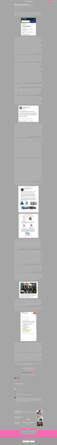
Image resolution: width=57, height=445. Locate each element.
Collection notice (33, 439)
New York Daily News (32, 275)
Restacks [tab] (19, 386)
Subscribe (50, 1)
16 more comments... (17, 404)
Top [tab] (15, 408)
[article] (28, 413)
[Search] (46, 1)
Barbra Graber (18, 393)
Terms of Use (32, 374)
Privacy (27, 439)
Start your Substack (26, 441)
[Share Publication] (47, 1)
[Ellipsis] (42, 393)
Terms (30, 439)
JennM (17, 397)
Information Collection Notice (28, 431)
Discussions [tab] (20, 408)
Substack (24, 443)
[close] (36, 419)
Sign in (55, 1)
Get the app (32, 441)
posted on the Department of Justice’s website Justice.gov (31, 63)
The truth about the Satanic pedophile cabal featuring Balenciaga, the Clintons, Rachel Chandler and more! (24, 412)
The (40, 84)
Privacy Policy (34, 431)
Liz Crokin (18, 413)
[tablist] (17, 386)
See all (16, 427)
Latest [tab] (17, 408)
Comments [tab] (16, 386)
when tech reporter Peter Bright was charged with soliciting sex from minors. (27, 97)
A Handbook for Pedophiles (26, 251)
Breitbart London (22, 243)
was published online (33, 251)
